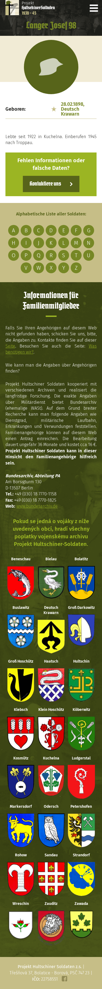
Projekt (38, 8)
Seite (10, 346)
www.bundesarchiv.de (37, 506)
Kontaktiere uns (45, 184)
